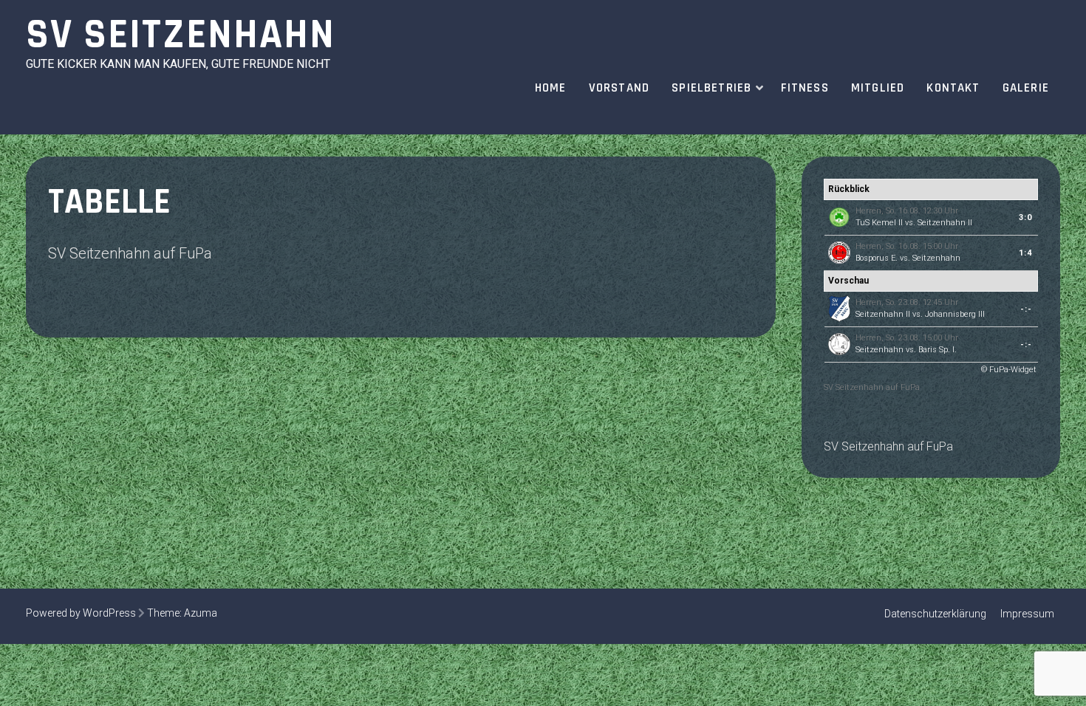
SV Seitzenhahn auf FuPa (130, 253)
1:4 (1025, 253)
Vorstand (619, 88)
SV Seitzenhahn (180, 35)
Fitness (804, 88)
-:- (1026, 309)
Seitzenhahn (936, 258)
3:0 (1025, 217)
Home (551, 88)
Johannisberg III (955, 314)
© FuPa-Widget (1009, 369)
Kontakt (953, 88)
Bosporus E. (877, 258)
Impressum (1027, 614)
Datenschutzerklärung (935, 614)
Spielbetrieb (711, 88)
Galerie (1026, 88)
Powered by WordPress (81, 613)
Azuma (200, 613)
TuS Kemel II (879, 222)
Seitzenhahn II (945, 222)
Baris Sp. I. (937, 349)
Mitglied (878, 88)
